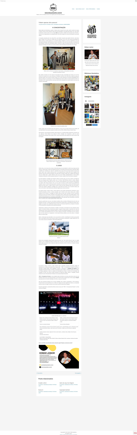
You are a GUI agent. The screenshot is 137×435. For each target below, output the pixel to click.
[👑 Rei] (97, 106)
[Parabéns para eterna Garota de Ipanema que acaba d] (92, 116)
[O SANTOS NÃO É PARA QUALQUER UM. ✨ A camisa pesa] (87, 106)
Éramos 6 (40, 390)
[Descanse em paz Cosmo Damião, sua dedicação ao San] (97, 111)
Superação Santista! (65, 390)
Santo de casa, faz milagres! (67, 383)
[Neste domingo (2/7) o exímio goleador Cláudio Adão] (97, 116)
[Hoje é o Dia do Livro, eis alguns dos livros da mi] (87, 121)
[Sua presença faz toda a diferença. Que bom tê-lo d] (92, 106)
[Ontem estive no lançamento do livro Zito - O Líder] (92, 121)
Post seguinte (78, 373)
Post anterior (39, 373)
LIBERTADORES (67, 24)
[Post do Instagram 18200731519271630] (87, 116)
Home (73, 8)
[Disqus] (58, 409)
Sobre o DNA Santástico (90, 8)
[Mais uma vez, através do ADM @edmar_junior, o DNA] (92, 111)
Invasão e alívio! (42, 383)
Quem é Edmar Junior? (80, 8)
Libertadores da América (58, 24)
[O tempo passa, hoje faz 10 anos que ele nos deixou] (97, 121)
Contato (98, 8)
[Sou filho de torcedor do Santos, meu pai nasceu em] (87, 111)
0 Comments (40, 384)
